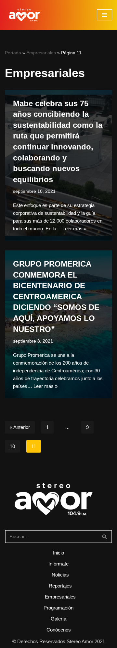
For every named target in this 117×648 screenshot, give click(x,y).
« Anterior (20, 427)
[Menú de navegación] (104, 14)
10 (12, 446)
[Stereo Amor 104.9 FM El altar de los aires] (24, 15)
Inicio (58, 552)
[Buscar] (105, 536)
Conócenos (58, 629)
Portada (13, 52)
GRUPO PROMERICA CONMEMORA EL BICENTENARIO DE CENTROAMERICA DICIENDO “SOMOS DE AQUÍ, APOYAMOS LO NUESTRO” (56, 296)
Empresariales (41, 52)
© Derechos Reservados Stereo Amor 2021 (58, 641)
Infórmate (58, 563)
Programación (58, 607)
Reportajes (60, 585)
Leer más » (74, 228)
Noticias (60, 574)
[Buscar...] (58, 508)
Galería (58, 618)
